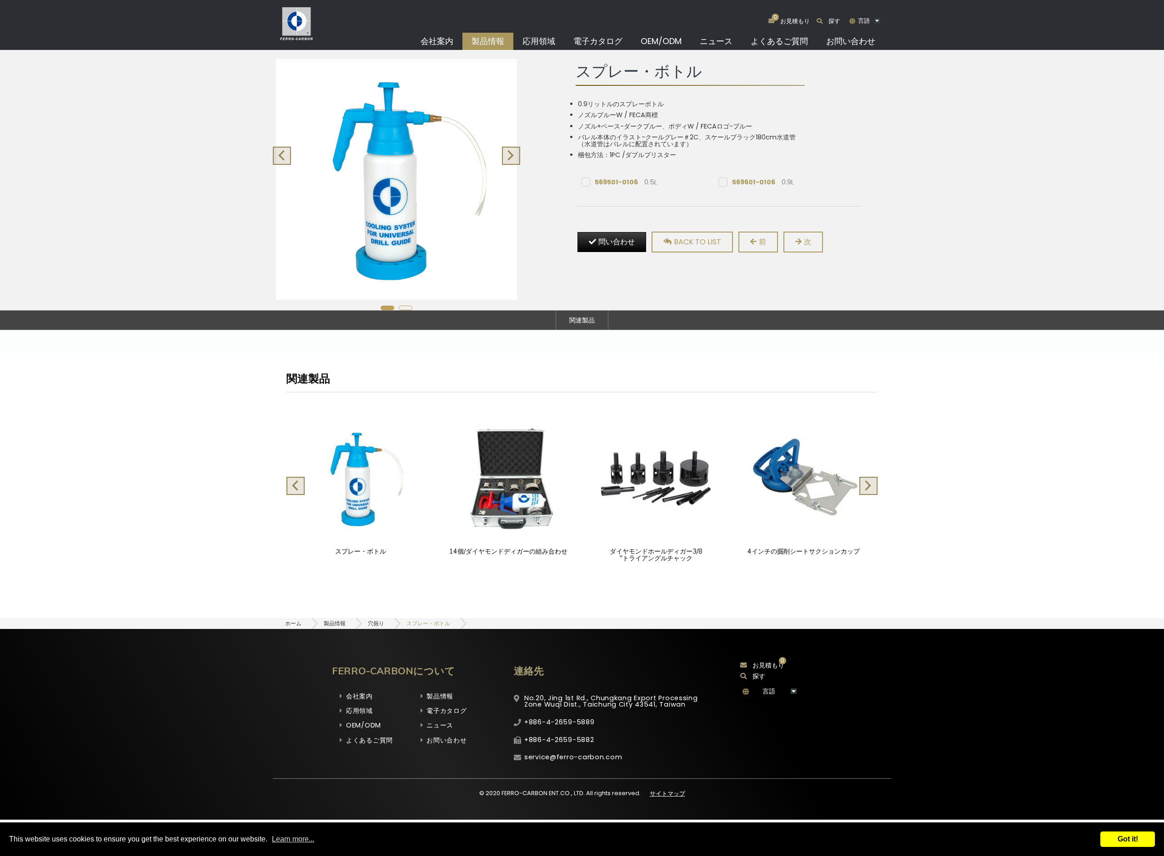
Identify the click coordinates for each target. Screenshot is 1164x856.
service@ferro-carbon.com (573, 757)
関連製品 (582, 320)
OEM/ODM (661, 41)
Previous (282, 156)
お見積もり (768, 665)
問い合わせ (616, 242)
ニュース (716, 41)
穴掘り (376, 623)
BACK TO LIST (697, 242)
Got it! (1128, 839)
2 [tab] (405, 308)
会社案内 (437, 41)
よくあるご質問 (779, 41)
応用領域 (538, 41)
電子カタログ (597, 41)
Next (511, 156)
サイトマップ (667, 794)
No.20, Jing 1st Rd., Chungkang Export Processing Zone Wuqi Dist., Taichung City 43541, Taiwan (611, 701)
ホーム (293, 623)
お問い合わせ (850, 41)
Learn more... (293, 839)
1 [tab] (387, 308)
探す (834, 21)
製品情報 (488, 41)
